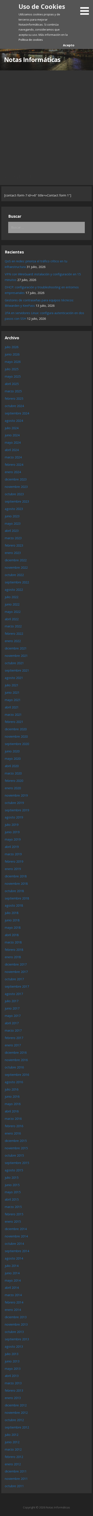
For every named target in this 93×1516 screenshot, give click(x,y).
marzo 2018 (13, 942)
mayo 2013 (13, 1369)
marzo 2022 (13, 626)
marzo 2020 (13, 773)
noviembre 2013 (16, 1324)
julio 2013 (11, 1354)
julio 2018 (11, 913)
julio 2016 (11, 1089)
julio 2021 (11, 685)
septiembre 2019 (17, 810)
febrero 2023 (14, 545)
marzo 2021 (13, 715)
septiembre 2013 (17, 1339)
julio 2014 (11, 1266)
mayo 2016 (13, 1104)
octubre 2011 (14, 1486)
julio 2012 (11, 1435)
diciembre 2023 (16, 479)
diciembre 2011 (16, 1471)
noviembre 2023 (16, 487)
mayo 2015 (13, 1192)
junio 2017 (12, 1008)
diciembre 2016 (16, 1052)
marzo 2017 (13, 1030)
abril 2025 (12, 384)
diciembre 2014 (16, 1229)
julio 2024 (11, 428)
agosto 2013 (14, 1346)
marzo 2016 (13, 1119)
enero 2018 (13, 957)
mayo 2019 (13, 839)
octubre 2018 (14, 891)
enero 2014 (13, 1310)
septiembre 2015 (17, 1163)
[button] (86, 8)
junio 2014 (12, 1273)
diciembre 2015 (16, 1141)
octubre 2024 (14, 406)
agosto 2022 (14, 590)
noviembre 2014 (16, 1236)
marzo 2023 (13, 538)
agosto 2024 (14, 421)
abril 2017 (12, 1023)
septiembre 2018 (17, 898)
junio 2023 (12, 516)
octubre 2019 (14, 803)
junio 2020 (12, 751)
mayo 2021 (13, 700)
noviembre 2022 (16, 567)
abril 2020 (12, 766)
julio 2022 (11, 597)
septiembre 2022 (17, 582)
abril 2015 (12, 1199)
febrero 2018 (14, 950)
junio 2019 (12, 832)
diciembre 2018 (16, 876)
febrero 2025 (14, 398)
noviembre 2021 (16, 656)
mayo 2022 (13, 612)
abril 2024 (12, 450)
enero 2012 (13, 1464)
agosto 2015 (14, 1170)
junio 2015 (12, 1185)
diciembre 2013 (16, 1317)
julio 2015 (11, 1177)
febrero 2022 (14, 633)
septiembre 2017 (17, 986)
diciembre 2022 (16, 560)
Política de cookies (31, 40)
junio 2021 (12, 692)
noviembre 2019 (16, 795)
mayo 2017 (13, 1016)
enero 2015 (13, 1221)
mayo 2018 (13, 927)
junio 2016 (12, 1096)
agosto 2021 (14, 678)
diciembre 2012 (16, 1405)
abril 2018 (12, 935)
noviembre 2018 (16, 883)
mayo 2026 (13, 362)
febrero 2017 (14, 1038)
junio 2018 (12, 920)
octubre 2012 (14, 1420)
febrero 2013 (14, 1390)
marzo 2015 (13, 1207)
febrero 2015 (14, 1214)
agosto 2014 (14, 1258)
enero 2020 (13, 788)
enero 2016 (13, 1133)
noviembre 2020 (16, 736)
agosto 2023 (14, 509)
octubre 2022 (14, 575)
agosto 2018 (14, 905)
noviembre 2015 (16, 1148)
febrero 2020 (14, 781)
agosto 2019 (14, 817)
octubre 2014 (14, 1244)
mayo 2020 (13, 758)
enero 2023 (13, 553)
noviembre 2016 (16, 1060)
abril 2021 (12, 707)
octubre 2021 (14, 663)
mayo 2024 (13, 442)
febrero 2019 (14, 861)
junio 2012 (12, 1442)
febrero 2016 (14, 1126)
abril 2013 (12, 1376)
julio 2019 (11, 825)
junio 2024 (12, 435)
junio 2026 (12, 354)
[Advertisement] (46, 119)
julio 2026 (11, 347)
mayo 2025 (13, 376)
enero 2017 (13, 1045)
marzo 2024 (13, 457)
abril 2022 (12, 619)
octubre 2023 (14, 494)
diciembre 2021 (16, 648)
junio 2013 (12, 1361)
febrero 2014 (14, 1302)
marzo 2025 (13, 391)
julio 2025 (11, 369)
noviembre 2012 (16, 1412)
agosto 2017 (14, 994)
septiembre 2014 (17, 1251)
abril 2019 (12, 847)
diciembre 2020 (16, 729)
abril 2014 (12, 1288)
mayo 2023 (13, 523)
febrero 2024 (14, 465)
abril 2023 (12, 531)
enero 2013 (13, 1398)
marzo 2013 (13, 1383)
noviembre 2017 (16, 972)
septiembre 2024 (17, 413)
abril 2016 (12, 1111)
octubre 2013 (14, 1332)
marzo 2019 (13, 854)
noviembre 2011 (16, 1479)
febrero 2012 (14, 1457)
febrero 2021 (14, 722)
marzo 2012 (13, 1449)
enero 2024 (13, 472)
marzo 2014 (13, 1295)
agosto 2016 (14, 1082)
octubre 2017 (14, 979)
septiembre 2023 (17, 501)
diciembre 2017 (16, 964)
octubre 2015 (14, 1155)
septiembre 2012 (17, 1427)
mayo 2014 (13, 1280)
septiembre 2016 (17, 1075)
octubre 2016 (14, 1067)
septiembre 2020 (17, 744)
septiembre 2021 (17, 670)
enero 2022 (13, 641)
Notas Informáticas (32, 59)
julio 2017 (11, 1001)
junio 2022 (12, 604)
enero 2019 (13, 869)
